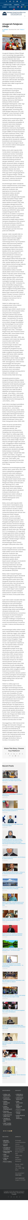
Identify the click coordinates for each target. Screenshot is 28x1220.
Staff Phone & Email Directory (20, 1117)
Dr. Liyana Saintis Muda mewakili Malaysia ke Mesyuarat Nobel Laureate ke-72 (13, 810)
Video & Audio (5, 1159)
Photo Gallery (7, 1161)
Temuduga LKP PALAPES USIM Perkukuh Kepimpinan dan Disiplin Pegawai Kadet (11, 779)
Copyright (14, 1194)
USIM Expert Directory (19, 1098)
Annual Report (5, 1144)
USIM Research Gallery (19, 1106)
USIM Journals (6, 1155)
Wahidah (6, 29)
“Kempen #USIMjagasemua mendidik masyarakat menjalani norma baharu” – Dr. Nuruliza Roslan (12, 965)
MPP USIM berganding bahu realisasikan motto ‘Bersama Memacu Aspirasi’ (13, 981)
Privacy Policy (13, 1192)
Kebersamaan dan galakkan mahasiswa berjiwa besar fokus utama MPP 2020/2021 (12, 934)
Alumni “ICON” (18, 1112)
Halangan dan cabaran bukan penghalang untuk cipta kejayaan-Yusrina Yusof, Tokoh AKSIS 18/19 (14, 1060)
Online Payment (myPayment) (7, 1108)
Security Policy (20, 1192)
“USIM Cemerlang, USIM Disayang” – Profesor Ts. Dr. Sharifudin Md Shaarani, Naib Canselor (13, 873)
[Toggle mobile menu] (25, 16)
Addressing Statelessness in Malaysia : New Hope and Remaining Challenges (12, 888)
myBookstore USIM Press (7, 1115)
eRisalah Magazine (6, 1141)
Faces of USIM (20, 1110)
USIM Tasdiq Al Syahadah (7, 1124)
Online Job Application (7, 1095)
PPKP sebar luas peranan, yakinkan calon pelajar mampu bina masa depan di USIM (13, 996)
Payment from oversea (7, 1112)
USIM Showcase (19, 1102)
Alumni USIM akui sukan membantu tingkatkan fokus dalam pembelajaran (13, 1011)
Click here (18, 1175)
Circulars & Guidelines (6, 1148)
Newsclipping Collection (7, 1152)
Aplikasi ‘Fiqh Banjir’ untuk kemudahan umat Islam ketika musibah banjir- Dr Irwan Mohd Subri (13, 904)
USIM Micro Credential (19, 1095)
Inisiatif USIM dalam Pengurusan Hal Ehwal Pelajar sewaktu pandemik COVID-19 (12, 919)
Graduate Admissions (7, 1098)
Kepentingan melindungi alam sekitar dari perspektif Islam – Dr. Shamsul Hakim (12, 949)
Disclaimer (6, 1192)
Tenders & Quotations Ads (6, 1120)
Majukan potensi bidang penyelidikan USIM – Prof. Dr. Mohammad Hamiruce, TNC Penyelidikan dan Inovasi (13, 1027)
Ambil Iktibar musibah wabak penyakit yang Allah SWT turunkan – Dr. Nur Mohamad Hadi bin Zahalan (13, 1043)
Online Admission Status (6, 1103)
